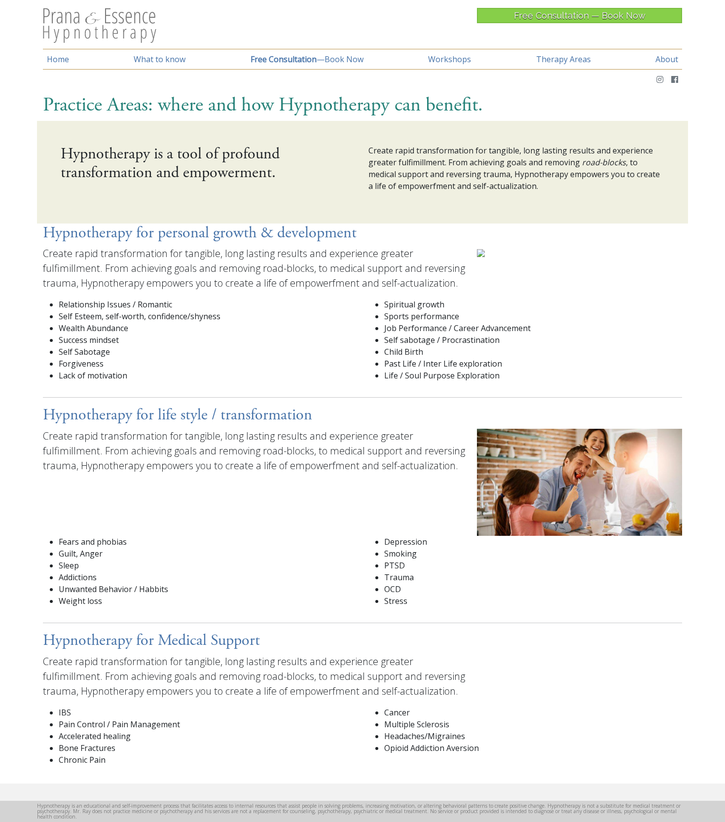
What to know (159, 59)
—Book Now (307, 59)
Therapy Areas (563, 59)
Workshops (449, 59)
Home (58, 59)
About (666, 59)
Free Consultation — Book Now (580, 15)
